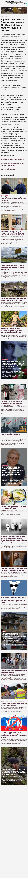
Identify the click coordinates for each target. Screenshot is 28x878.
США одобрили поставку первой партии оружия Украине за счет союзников (13, 299)
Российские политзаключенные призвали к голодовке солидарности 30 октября (14, 569)
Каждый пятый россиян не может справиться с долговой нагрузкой (11, 402)
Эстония (2, 263)
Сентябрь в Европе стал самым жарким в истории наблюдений (14, 671)
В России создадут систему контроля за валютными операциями (13, 507)
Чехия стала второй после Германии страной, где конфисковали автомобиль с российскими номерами (14, 703)
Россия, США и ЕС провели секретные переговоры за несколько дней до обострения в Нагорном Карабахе (14, 635)
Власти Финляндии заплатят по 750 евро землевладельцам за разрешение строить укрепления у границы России (13, 772)
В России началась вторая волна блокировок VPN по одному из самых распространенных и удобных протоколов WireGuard (14, 734)
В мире (4, 631)
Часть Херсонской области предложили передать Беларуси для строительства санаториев (13, 198)
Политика (5, 359)
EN (26, 3)
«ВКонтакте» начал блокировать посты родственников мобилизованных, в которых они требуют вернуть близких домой (13, 599)
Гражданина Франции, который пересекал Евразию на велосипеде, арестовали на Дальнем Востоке (12, 330)
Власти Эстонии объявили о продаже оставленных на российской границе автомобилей (12, 267)
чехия (2, 700)
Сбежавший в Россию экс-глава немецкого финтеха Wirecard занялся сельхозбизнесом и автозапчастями (12, 233)
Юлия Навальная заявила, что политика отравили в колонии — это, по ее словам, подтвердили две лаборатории (13, 364)
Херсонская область (5, 195)
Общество (14, 3)
